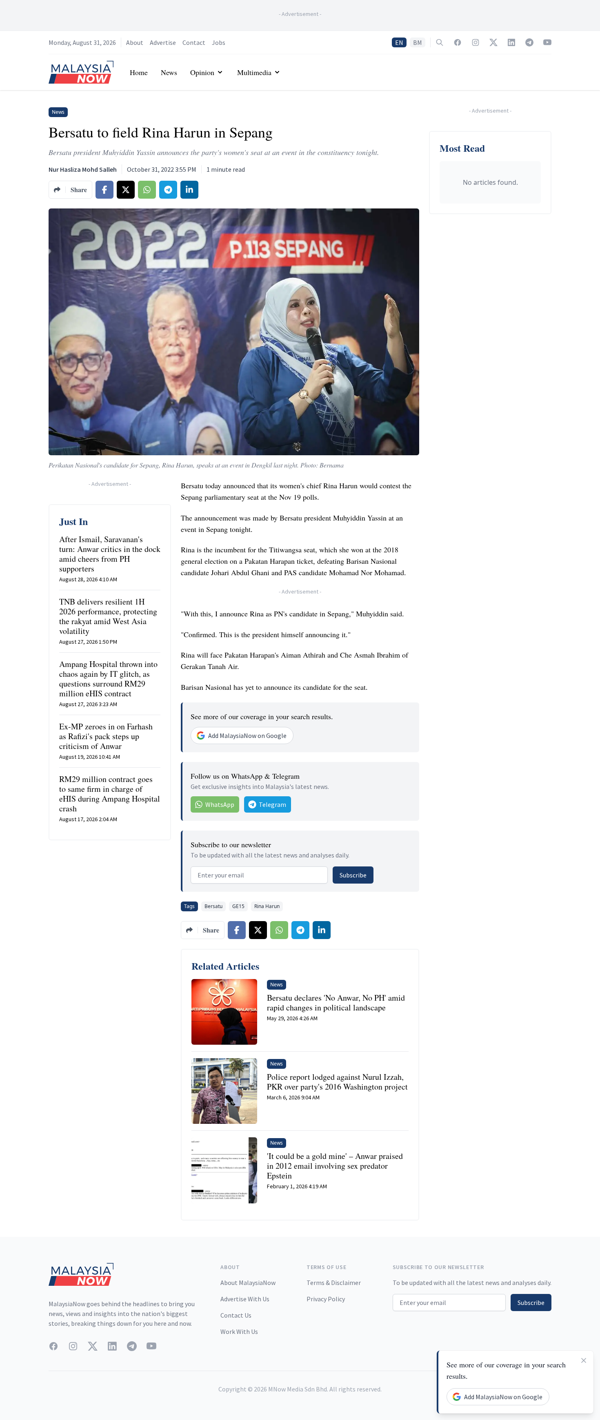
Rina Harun (267, 906)
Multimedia (254, 72)
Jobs (218, 42)
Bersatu (213, 906)
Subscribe (353, 875)
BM (417, 42)
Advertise (163, 42)
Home (139, 72)
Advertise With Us (244, 1299)
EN (399, 42)
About (134, 42)
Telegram (272, 804)
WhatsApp (219, 804)
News (169, 72)
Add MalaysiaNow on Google (247, 735)
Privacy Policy (326, 1299)
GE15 (238, 906)
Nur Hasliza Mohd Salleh (83, 169)
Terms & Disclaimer (334, 1282)
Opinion (202, 72)
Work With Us (239, 1331)
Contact (193, 42)
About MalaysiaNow (248, 1282)
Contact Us (235, 1315)
